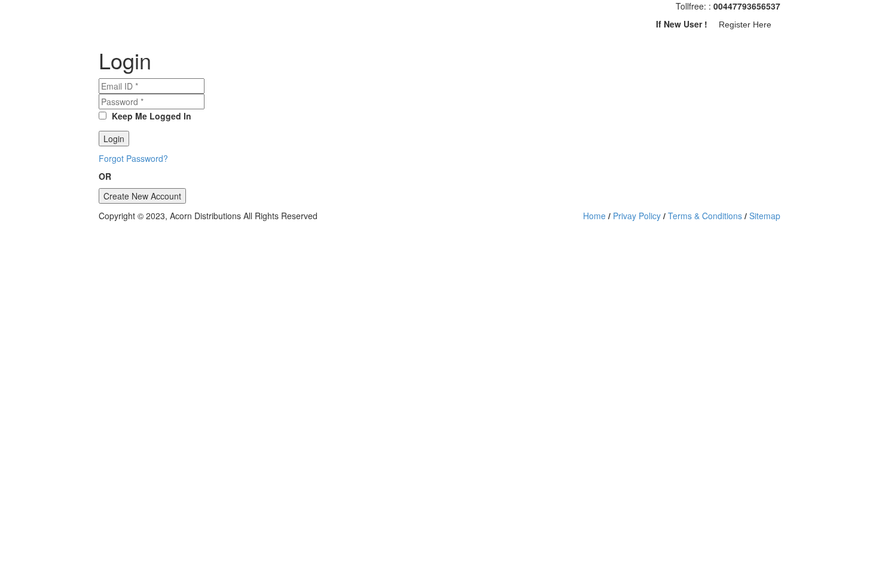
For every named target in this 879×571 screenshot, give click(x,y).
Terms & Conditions (705, 216)
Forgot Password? (133, 158)
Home (594, 216)
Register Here (745, 24)
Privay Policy (637, 216)
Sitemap (764, 216)
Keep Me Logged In (150, 116)
